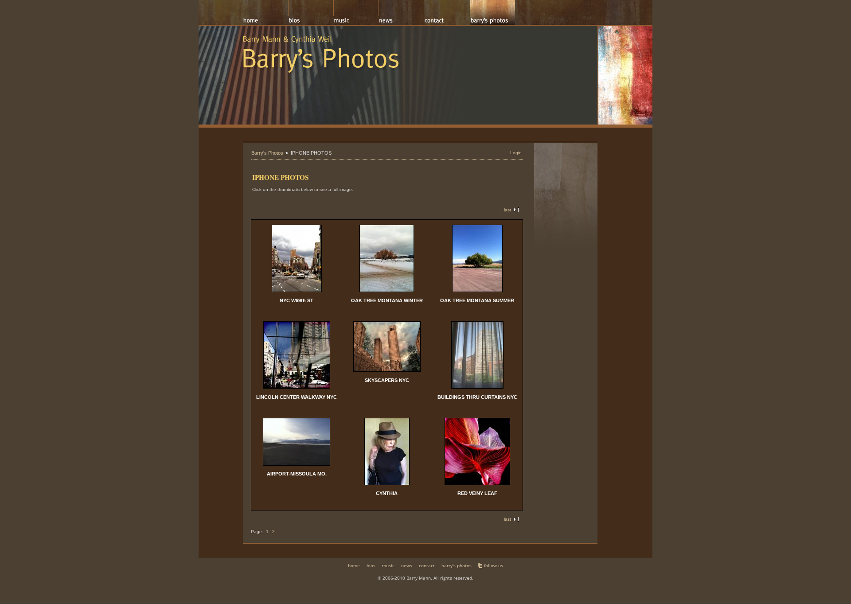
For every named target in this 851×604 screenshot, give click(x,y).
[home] (265, 12)
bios (371, 565)
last (507, 209)
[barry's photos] (492, 12)
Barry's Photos (267, 153)
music (388, 565)
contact (427, 565)
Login (516, 152)
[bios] (310, 12)
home (354, 565)
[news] (401, 12)
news (406, 565)
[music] (356, 12)
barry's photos (456, 565)
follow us (493, 565)
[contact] (447, 12)
